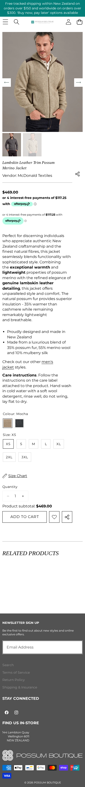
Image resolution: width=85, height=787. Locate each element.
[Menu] (5, 22)
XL (58, 444)
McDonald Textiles (35, 175)
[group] (11, 144)
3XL (24, 457)
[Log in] (68, 22)
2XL (9, 457)
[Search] (16, 22)
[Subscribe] (73, 647)
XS (8, 444)
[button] (79, 22)
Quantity (9, 487)
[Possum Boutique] (42, 21)
